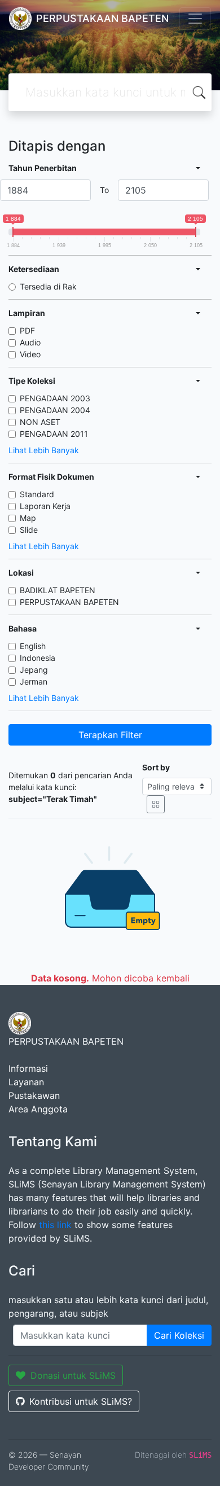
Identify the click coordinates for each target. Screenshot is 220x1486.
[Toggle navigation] (195, 18)
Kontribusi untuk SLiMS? (80, 1401)
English (33, 646)
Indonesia (37, 658)
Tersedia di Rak (48, 286)
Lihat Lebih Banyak (43, 450)
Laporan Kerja (45, 506)
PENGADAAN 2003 (55, 398)
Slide (29, 529)
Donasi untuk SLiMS (73, 1375)
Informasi (28, 1068)
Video (30, 354)
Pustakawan (34, 1095)
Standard (37, 494)
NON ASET (40, 422)
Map (28, 518)
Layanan (26, 1082)
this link (55, 1224)
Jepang (34, 669)
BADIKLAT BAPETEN (57, 590)
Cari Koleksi (179, 1335)
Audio (30, 342)
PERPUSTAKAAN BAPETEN (69, 602)
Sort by (156, 767)
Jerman (33, 681)
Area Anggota (38, 1109)
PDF (27, 330)
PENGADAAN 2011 (54, 434)
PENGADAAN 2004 (55, 410)
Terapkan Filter (110, 734)
